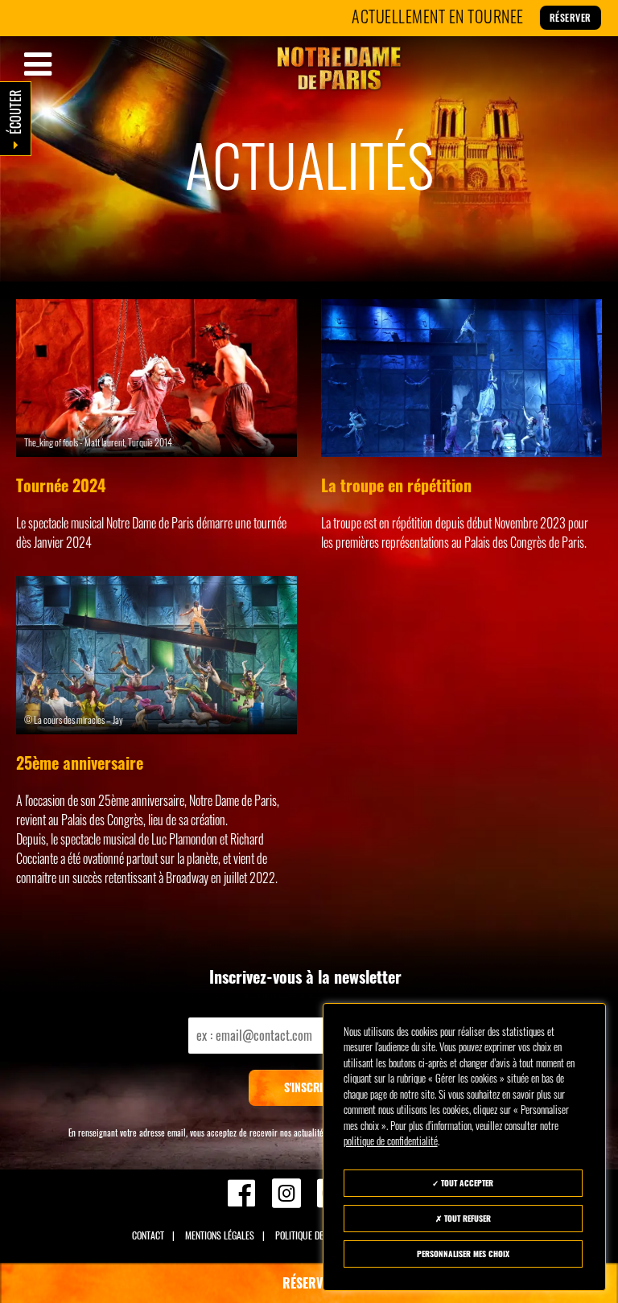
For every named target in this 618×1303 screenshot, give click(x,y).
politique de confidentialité (391, 1140)
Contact (148, 1235)
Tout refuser (466, 1218)
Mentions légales (219, 1235)
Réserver (532, 17)
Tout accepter (466, 1183)
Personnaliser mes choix (463, 1254)
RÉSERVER (309, 1283)
